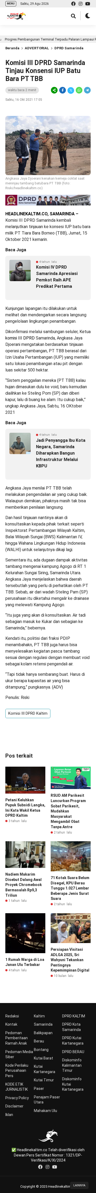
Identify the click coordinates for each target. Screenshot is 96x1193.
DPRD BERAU (73, 1052)
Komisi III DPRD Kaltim (27, 713)
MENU (11, 3)
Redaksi (12, 1016)
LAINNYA (79, 1185)
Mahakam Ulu (45, 1111)
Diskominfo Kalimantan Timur (72, 1065)
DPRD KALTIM (73, 1016)
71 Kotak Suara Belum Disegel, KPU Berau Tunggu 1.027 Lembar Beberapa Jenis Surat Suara (70, 888)
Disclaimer (14, 1106)
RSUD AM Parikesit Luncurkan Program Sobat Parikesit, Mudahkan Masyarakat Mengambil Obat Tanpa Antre (68, 811)
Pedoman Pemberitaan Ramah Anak (16, 1038)
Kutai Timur (44, 1080)
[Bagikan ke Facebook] (62, 90)
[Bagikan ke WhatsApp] (79, 90)
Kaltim (39, 1016)
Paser (39, 1088)
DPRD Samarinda (68, 48)
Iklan (9, 1115)
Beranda (12, 48)
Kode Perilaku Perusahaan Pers (16, 1070)
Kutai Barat (43, 1058)
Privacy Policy (17, 1098)
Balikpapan (43, 1033)
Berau (39, 1041)
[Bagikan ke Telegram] (87, 90)
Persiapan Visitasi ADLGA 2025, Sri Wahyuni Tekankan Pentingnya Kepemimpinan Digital (70, 959)
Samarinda (43, 1024)
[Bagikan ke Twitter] (71, 90)
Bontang (41, 1050)
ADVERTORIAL (37, 48)
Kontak (11, 1024)
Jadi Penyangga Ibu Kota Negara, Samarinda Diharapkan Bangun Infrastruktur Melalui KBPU (60, 453)
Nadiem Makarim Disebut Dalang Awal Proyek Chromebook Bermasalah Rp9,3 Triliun (23, 884)
